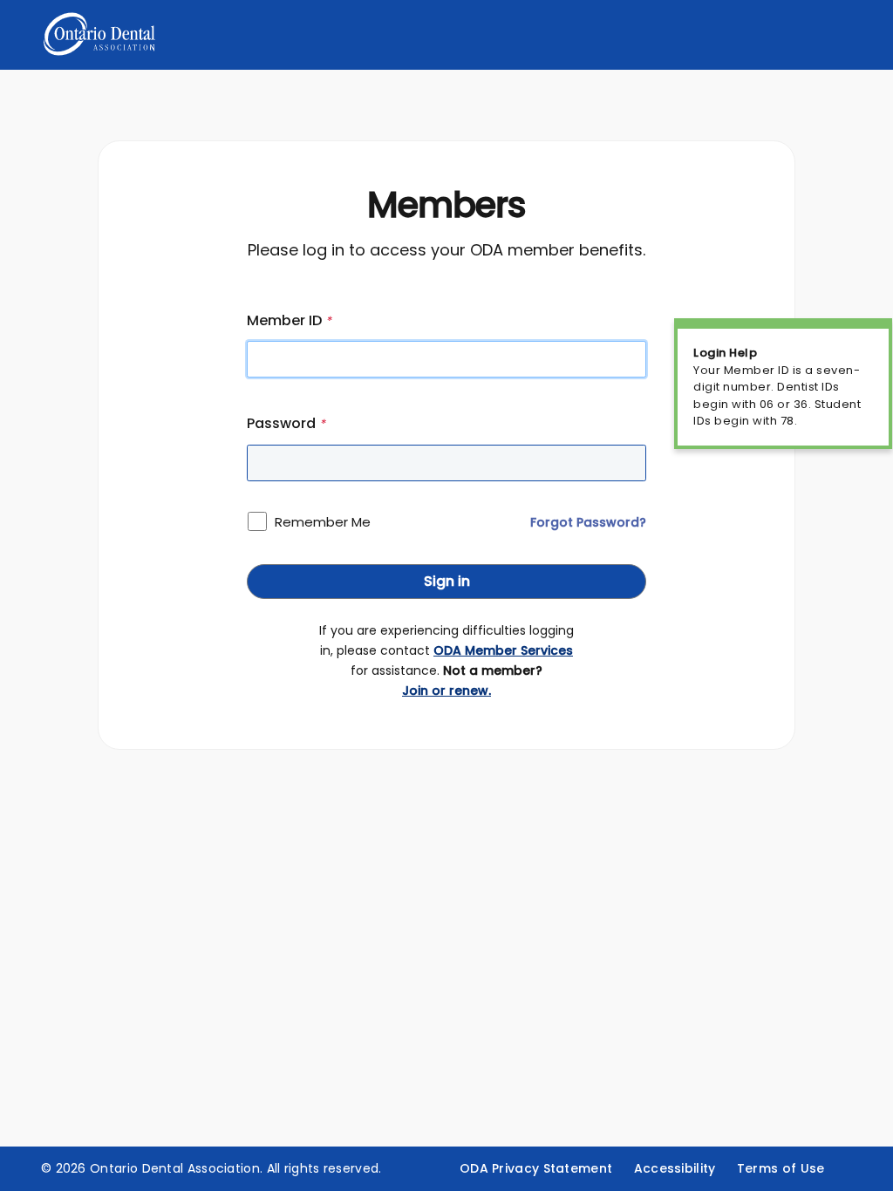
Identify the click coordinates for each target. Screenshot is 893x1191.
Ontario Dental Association (175, 1168)
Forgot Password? (588, 522)
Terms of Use (781, 1168)
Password (286, 423)
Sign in (447, 581)
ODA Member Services (503, 650)
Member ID (289, 320)
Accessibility (675, 1168)
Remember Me (323, 522)
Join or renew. (446, 690)
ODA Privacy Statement (536, 1168)
